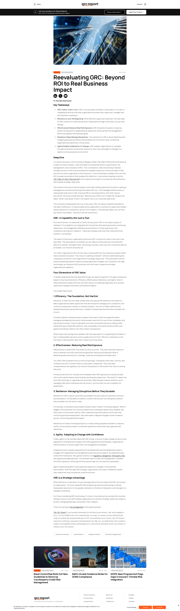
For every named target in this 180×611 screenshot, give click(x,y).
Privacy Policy (88, 598)
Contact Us (110, 601)
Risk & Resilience (67, 72)
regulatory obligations (102, 456)
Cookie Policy (88, 601)
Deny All (145, 607)
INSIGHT (56, 72)
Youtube (131, 601)
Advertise (109, 598)
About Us (109, 595)
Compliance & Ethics (94, 534)
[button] (37, 4)
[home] (90, 4)
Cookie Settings (131, 607)
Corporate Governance (62, 534)
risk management (77, 507)
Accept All (159, 607)
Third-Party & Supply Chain (113, 534)
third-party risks (118, 456)
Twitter (131, 598)
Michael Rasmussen (64, 100)
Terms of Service (89, 595)
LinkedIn (131, 595)
